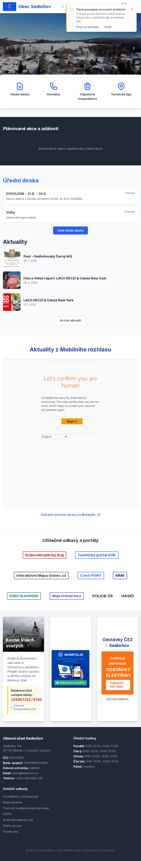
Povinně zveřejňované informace (26, 808)
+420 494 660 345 (29, 778)
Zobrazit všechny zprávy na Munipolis (68, 514)
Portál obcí (10, 831)
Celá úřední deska (70, 230)
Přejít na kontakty (87, 27)
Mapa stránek (12, 802)
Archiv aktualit (70, 320)
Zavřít (107, 27)
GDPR (7, 814)
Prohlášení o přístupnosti (20, 796)
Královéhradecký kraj (18, 820)
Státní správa (12, 826)
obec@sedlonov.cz (25, 773)
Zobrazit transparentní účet (25, 707)
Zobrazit (129, 192)
